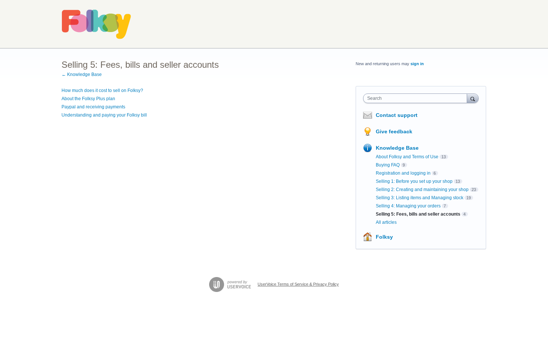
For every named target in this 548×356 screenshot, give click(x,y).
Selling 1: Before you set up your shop (414, 181)
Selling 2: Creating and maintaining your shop (422, 189)
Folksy (384, 237)
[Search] (473, 98)
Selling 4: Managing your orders (408, 206)
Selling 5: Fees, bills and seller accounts (418, 214)
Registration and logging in (403, 173)
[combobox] (417, 98)
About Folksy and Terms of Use (407, 156)
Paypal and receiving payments (93, 106)
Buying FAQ (388, 165)
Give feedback (394, 131)
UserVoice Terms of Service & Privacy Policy (298, 284)
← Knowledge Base (82, 74)
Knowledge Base (397, 148)
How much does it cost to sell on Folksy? (102, 90)
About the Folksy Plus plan (88, 98)
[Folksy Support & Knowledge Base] (97, 24)
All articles (386, 222)
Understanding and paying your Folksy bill (104, 115)
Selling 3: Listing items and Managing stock (419, 197)
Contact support (397, 115)
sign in (417, 63)
